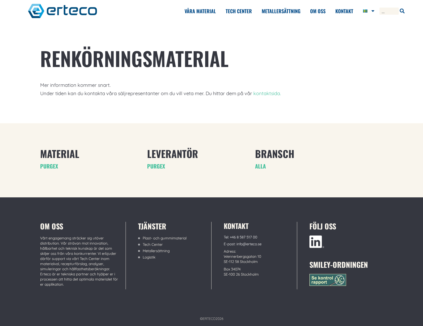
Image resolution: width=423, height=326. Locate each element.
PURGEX (49, 166)
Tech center (239, 11)
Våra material (200, 11)
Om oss (318, 11)
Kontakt (344, 11)
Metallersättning (281, 11)
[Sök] (402, 11)
